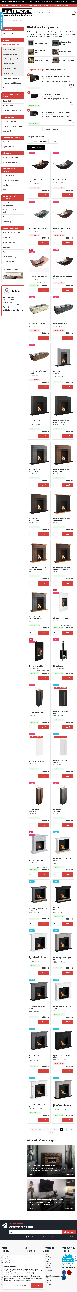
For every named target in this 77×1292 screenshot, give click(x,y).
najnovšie (53, 141)
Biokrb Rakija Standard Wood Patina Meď (37, 569)
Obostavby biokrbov (10, 73)
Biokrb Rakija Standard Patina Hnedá (37, 520)
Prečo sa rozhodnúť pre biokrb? (42, 1166)
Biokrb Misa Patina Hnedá (62, 276)
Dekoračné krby (8, 131)
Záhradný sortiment (10, 158)
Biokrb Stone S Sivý (60, 324)
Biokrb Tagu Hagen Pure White (62, 860)
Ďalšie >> (51, 1132)
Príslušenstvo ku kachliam (12, 126)
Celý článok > (69, 1174)
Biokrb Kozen (58, 666)
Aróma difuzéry (8, 217)
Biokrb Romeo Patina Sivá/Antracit (61, 811)
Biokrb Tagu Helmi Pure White (37, 1105)
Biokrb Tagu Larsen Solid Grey (38, 1057)
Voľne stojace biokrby (11, 59)
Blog (72, 5)
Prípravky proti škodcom (12, 162)
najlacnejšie (33, 141)
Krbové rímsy (8, 106)
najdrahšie (43, 141)
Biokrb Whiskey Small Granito (61, 373)
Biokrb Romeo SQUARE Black (61, 712)
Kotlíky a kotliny (9, 185)
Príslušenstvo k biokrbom (12, 83)
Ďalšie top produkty (51, 129)
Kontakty (66, 5)
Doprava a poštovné (17, 5)
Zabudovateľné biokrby (11, 54)
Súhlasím (37, 1285)
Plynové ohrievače (9, 147)
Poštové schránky (9, 257)
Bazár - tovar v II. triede (11, 88)
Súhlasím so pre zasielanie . (52, 1237)
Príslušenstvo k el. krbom (12, 111)
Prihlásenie (58, 1)
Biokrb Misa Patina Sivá (37, 228)
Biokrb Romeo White (36, 761)
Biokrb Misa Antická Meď (38, 277)
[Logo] (16, 13)
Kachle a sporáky (9, 121)
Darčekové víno (8, 262)
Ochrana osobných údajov (52, 5)
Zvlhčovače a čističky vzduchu (11, 211)
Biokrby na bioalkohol (11, 44)
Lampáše (6, 247)
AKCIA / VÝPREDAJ (9, 34)
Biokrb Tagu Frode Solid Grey (37, 1008)
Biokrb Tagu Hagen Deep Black (62, 909)
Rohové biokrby (8, 64)
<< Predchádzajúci (36, 1129)
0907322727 (42, 2)
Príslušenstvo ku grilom (11, 180)
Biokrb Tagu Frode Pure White (37, 958)
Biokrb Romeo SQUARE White (61, 761)
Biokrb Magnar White (61, 618)
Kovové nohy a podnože (11, 242)
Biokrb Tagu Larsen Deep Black (62, 1056)
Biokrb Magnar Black (36, 666)
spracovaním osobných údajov (46, 1237)
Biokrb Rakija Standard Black (37, 421)
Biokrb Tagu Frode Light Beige (62, 959)
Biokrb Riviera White (36, 860)
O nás (6, 5)
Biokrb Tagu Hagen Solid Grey (38, 909)
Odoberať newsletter (21, 1226)
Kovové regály (8, 237)
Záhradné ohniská (9, 190)
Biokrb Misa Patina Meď (62, 228)
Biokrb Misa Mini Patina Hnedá (37, 180)
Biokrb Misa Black (59, 180)
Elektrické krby (8, 101)
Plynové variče (8, 252)
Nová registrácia (70, 1)
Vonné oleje (7, 222)
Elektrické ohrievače (10, 142)
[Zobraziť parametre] (36, 147)
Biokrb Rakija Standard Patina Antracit (61, 421)
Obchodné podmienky (34, 5)
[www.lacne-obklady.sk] (13, 273)
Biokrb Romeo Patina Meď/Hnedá (36, 811)
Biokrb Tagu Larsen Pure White (62, 1007)
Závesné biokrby (9, 49)
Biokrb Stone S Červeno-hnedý (38, 372)
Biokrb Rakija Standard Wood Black (61, 520)
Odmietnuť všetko (22, 1285)
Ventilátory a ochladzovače (8, 204)
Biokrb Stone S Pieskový (37, 324)
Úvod (4, 20)
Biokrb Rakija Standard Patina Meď (61, 470)
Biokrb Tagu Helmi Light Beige (62, 1106)
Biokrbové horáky (9, 69)
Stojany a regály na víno (12, 233)
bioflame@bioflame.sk (26, 2)
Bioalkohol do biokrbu (11, 78)
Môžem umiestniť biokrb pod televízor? (46, 1200)
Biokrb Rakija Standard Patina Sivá (37, 470)
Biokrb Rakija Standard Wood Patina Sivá (37, 618)
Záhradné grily (8, 175)
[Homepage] (2, 5)
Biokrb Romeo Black (36, 713)
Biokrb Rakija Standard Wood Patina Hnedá (61, 569)
